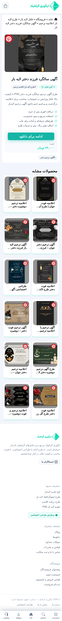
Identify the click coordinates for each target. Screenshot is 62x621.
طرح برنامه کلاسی (51, 501)
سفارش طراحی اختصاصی (42, 515)
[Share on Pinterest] (53, 180)
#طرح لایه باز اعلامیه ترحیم (24, 87)
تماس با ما (42, 604)
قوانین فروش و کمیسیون (48, 579)
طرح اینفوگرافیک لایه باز (48, 497)
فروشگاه (41, 19)
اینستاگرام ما (48, 462)
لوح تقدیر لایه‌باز (52, 491)
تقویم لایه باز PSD (51, 506)
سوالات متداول (52, 542)
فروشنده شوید (53, 574)
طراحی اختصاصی (25, 604)
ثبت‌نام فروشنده (52, 584)
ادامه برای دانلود (31, 136)
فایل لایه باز (26, 19)
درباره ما (56, 604)
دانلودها (56, 537)
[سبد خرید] (5, 5)
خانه (50, 19)
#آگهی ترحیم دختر (47, 157)
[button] (31, 53)
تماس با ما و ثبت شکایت (48, 552)
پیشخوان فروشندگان (50, 569)
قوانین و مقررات (52, 547)
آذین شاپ (48, 87)
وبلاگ (57, 532)
